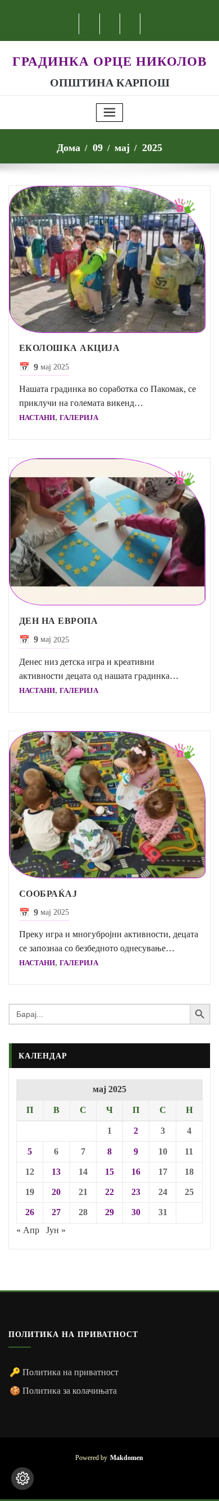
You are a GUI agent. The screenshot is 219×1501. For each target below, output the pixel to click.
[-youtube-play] (110, 23)
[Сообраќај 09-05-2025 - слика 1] (109, 804)
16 (135, 1171)
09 (98, 147)
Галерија (79, 417)
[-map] (130, 23)
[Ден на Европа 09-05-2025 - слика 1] (109, 531)
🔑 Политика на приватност (64, 1372)
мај (122, 147)
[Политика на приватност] (22, 1478)
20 (56, 1192)
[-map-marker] (126, 1476)
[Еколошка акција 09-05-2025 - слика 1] (109, 259)
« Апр (27, 1230)
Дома (68, 147)
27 (56, 1212)
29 (109, 1212)
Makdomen (126, 1458)
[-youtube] (109, 1476)
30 (135, 1212)
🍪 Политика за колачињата (63, 1390)
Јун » (56, 1230)
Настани (37, 417)
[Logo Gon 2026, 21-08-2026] (109, 47)
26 (29, 1212)
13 (56, 1171)
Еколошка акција (69, 348)
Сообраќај (48, 893)
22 (109, 1192)
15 (109, 1171)
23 (135, 1192)
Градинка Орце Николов (109, 61)
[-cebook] (89, 23)
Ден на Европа (58, 621)
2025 (152, 147)
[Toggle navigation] (109, 112)
